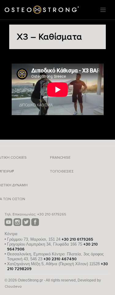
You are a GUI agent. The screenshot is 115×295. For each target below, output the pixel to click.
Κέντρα (11, 233)
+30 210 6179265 (51, 214)
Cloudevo (13, 286)
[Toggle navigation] (103, 10)
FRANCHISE (60, 157)
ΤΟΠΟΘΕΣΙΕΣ (62, 171)
